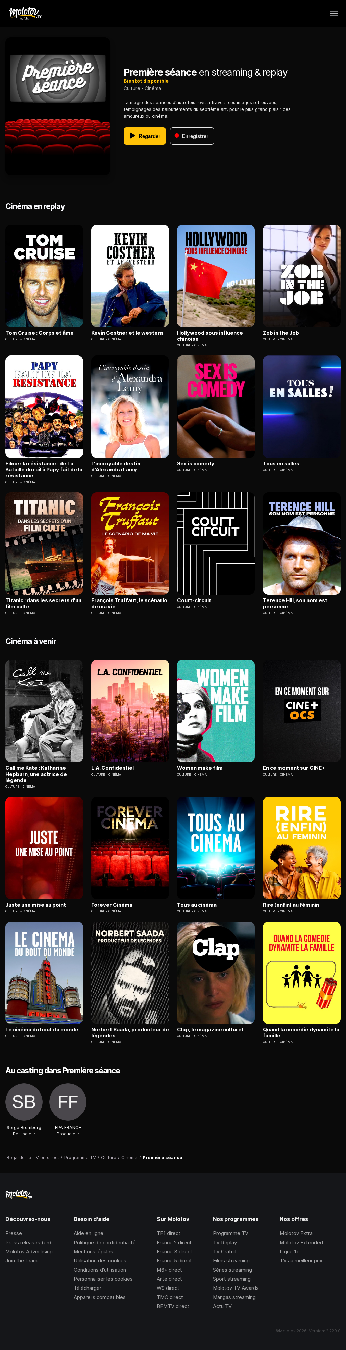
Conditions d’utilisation (100, 1270)
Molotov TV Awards (236, 1288)
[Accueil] (25, 13)
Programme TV (230, 1233)
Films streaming (231, 1260)
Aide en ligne (88, 1233)
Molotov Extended (301, 1242)
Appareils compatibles (100, 1297)
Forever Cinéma (111, 905)
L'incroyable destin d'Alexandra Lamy (115, 467)
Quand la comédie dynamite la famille (301, 1033)
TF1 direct (168, 1233)
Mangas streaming (234, 1297)
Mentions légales (93, 1251)
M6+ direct (169, 1270)
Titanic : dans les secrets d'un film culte (43, 603)
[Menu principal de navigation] (334, 13)
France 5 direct (174, 1260)
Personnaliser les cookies (103, 1279)
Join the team (21, 1260)
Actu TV (222, 1306)
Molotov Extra (296, 1233)
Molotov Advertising (29, 1251)
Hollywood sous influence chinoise (210, 336)
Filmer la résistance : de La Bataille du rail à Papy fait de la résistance (43, 470)
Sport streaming (232, 1279)
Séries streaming (232, 1270)
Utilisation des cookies (100, 1260)
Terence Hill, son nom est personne (295, 603)
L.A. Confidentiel (112, 768)
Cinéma (153, 88)
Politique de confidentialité (105, 1242)
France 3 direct (174, 1251)
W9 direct (168, 1288)
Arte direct (169, 1279)
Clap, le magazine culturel (210, 1030)
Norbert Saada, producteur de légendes (130, 1033)
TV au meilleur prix (301, 1260)
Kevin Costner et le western (127, 333)
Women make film (200, 768)
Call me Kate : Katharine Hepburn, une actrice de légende (36, 774)
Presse (13, 1233)
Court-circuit (194, 600)
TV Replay (225, 1242)
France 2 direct (174, 1242)
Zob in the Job (281, 333)
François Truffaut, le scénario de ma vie (129, 603)
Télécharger (87, 1288)
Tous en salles (281, 464)
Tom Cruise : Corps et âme (39, 333)
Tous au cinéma (197, 905)
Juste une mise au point (35, 905)
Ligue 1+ (289, 1251)
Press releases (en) (28, 1242)
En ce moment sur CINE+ (294, 768)
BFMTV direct (173, 1306)
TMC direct (170, 1297)
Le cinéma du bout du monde (41, 1030)
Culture (132, 88)
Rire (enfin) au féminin (291, 905)
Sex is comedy (195, 464)
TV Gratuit (225, 1251)
